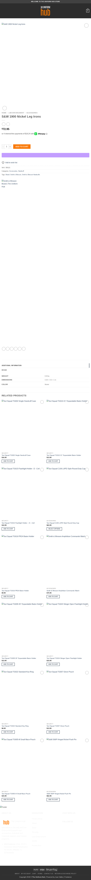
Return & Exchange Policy (65, 873)
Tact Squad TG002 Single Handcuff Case (16, 455)
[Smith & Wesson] (10, 263)
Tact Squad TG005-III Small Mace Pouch (16, 794)
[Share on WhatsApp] (4, 349)
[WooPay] (45, 155)
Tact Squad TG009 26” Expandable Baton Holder (19, 658)
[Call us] (70, 826)
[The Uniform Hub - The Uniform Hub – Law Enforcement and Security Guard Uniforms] (45, 10)
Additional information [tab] (12, 365)
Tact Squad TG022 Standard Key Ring (15, 726)
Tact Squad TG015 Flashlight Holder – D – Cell (18, 523)
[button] (3, 10)
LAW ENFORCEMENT (16, 113)
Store (40, 873)
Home (4, 113)
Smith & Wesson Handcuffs (31, 174)
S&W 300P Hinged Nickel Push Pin (59, 794)
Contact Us (48, 873)
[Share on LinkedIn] (24, 349)
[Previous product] (8, 124)
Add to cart (21, 147)
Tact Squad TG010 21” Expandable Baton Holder (64, 455)
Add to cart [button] (8, 461)
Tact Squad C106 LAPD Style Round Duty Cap (63, 523)
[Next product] (3, 124)
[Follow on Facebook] (63, 826)
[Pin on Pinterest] (20, 349)
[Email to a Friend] (16, 349)
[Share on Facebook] (8, 349)
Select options (54, 529)
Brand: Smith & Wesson (13, 174)
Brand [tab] (4, 370)
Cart (34, 873)
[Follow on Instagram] (67, 826)
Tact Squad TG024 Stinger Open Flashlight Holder (64, 658)
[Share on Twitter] (12, 349)
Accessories (31, 113)
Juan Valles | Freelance (63, 877)
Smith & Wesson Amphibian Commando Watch (63, 591)
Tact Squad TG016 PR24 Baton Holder (15, 591)
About (17, 873)
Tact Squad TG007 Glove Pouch (58, 726)
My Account (26, 873)
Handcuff (21, 171)
